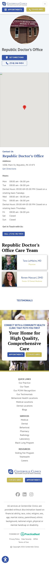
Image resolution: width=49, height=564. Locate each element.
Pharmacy (24, 431)
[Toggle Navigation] (45, 4)
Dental (24, 423)
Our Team (24, 386)
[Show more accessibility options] (5, 559)
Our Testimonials (25, 394)
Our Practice (24, 382)
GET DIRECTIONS (17, 57)
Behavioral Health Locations (24, 398)
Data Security (26, 539)
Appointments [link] (14, 9)
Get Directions (9, 168)
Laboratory (24, 438)
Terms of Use (23, 542)
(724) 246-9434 (16, 63)
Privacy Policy (14, 539)
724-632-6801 (37, 9)
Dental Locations (25, 405)
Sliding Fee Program (24, 452)
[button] (24, 107)
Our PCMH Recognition (25, 390)
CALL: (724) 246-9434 (13, 234)
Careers (24, 460)
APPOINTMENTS (16, 354)
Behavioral (24, 427)
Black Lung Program (24, 442)
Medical (24, 419)
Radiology (24, 435)
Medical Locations (24, 401)
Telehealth (24, 456)
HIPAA (35, 539)
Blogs (24, 409)
